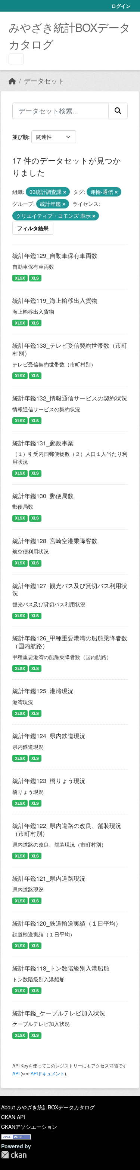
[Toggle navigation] (16, 59)
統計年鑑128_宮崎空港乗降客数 (54, 540)
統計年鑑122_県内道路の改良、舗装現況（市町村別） (66, 829)
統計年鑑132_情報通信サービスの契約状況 (69, 398)
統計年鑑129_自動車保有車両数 (54, 255)
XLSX (20, 278)
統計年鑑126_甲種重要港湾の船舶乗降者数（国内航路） (69, 642)
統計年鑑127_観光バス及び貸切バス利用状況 (69, 589)
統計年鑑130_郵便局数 (43, 495)
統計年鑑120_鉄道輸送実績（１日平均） (66, 923)
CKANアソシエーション (29, 1126)
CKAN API (13, 1117)
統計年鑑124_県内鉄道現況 (48, 735)
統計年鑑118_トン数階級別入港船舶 (60, 968)
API (15, 1073)
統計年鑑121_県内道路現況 (48, 878)
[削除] (64, 192)
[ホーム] (12, 80)
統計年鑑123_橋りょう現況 (48, 780)
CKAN (14, 1155)
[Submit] (118, 111)
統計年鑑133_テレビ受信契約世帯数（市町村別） (69, 349)
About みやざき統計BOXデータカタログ (48, 1107)
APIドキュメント (48, 1073)
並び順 (20, 136)
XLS (35, 278)
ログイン (121, 5)
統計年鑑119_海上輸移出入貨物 (54, 300)
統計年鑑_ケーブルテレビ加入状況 (58, 1013)
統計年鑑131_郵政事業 (43, 443)
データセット (44, 80)
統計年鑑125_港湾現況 (43, 690)
